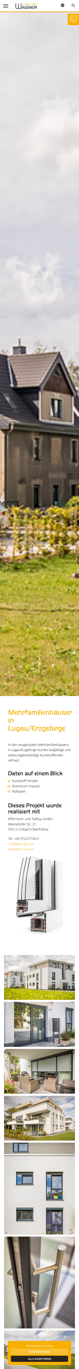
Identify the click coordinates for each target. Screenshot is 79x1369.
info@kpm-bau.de (21, 844)
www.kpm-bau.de (21, 849)
